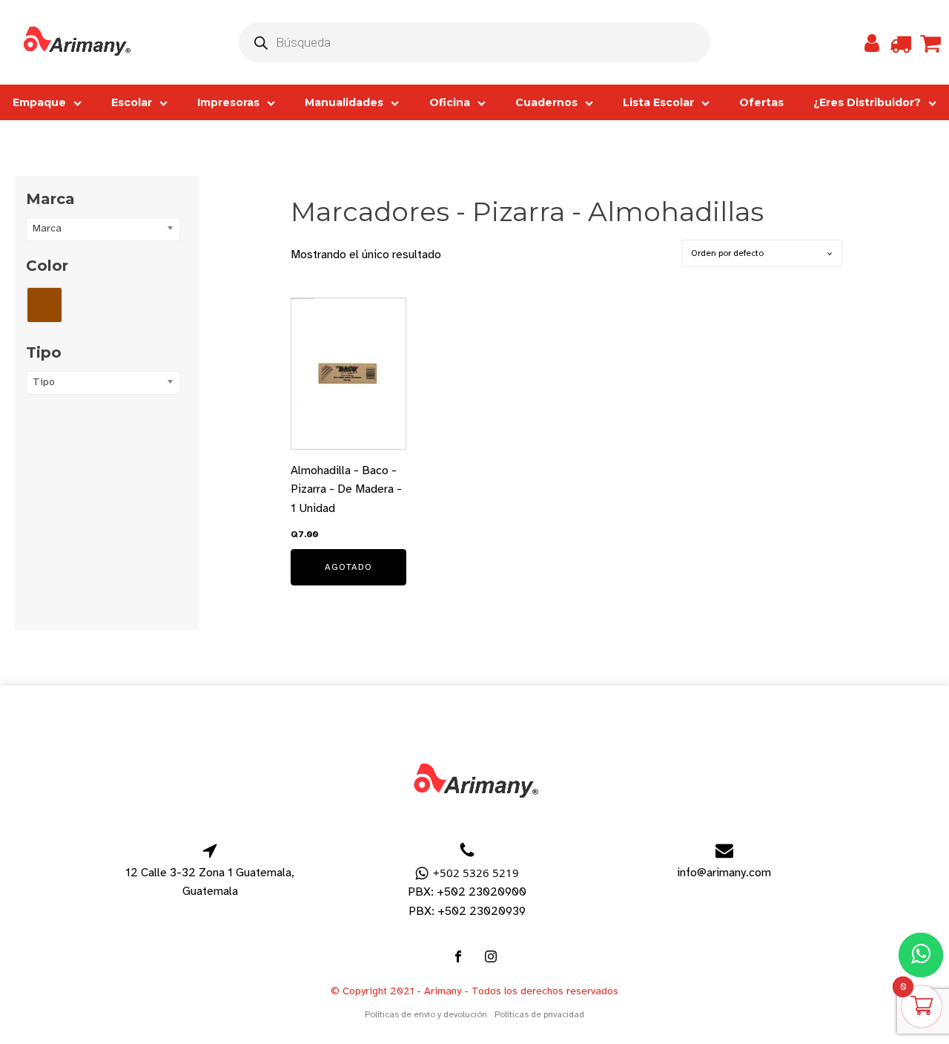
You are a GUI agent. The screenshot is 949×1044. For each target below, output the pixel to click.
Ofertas (761, 102)
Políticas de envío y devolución (426, 1014)
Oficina (449, 102)
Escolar (131, 102)
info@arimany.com (724, 872)
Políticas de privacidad (539, 1014)
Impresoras (228, 102)
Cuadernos (546, 102)
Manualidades (344, 102)
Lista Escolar (658, 102)
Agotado (348, 567)
